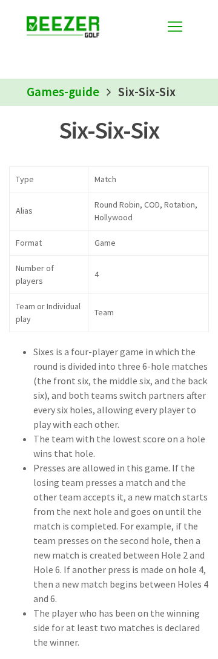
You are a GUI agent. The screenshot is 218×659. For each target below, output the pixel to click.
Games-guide (63, 92)
